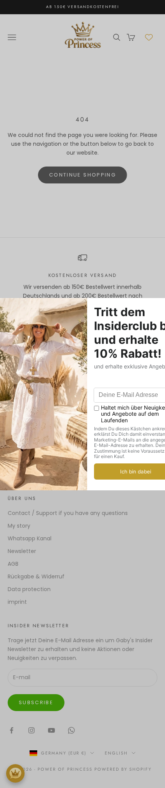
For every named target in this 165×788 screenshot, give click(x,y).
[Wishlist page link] (149, 37)
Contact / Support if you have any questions (68, 513)
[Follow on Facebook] (11, 730)
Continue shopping (82, 174)
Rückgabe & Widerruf (36, 576)
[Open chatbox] (15, 773)
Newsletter (22, 551)
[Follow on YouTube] (51, 730)
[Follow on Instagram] (31, 730)
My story (19, 526)
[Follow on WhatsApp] (71, 730)
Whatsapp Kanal (29, 538)
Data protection (29, 589)
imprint (17, 602)
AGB (13, 564)
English (116, 753)
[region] (82, 281)
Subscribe (36, 702)
